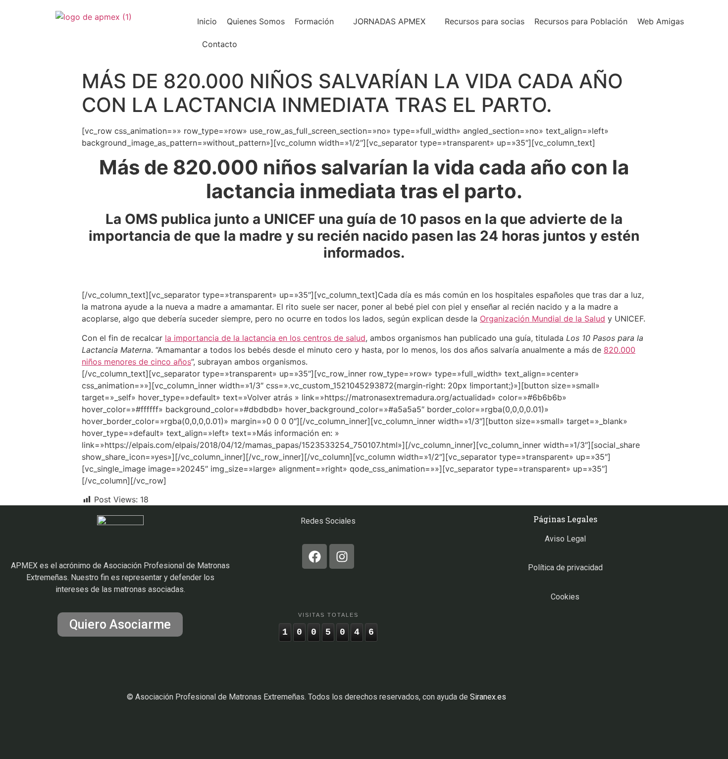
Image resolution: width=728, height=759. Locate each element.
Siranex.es (488, 697)
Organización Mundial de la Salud (542, 319)
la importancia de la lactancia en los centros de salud (265, 338)
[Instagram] (341, 556)
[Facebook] (314, 556)
